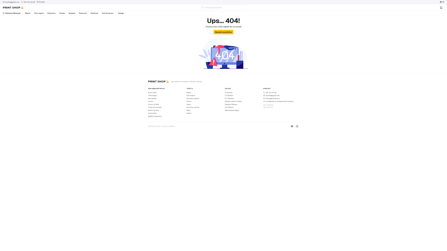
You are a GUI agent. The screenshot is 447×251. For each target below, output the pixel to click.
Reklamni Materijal (12, 13)
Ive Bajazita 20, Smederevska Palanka (279, 101)
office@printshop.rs (273, 98)
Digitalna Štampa (231, 104)
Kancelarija (152, 98)
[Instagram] (443, 2)
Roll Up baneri (107, 13)
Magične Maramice (155, 116)
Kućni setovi (152, 92)
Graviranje (228, 92)
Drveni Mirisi (152, 113)
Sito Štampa (229, 107)
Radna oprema (153, 110)
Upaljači (72, 13)
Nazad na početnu (223, 32)
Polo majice (39, 13)
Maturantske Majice (232, 110)
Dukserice (51, 13)
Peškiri (188, 113)
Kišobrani (94, 13)
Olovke (62, 13)
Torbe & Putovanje (155, 107)
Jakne (188, 104)
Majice (27, 13)
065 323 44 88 (271, 92)
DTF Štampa (229, 98)
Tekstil (189, 88)
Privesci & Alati (153, 104)
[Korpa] (441, 7)
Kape (188, 110)
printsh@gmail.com (272, 95)
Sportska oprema (192, 98)
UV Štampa (229, 95)
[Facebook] (441, 2)
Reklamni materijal (156, 88)
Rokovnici (83, 13)
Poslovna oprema (192, 107)
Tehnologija (152, 95)
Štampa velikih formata (233, 101)
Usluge (121, 13)
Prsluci (188, 101)
